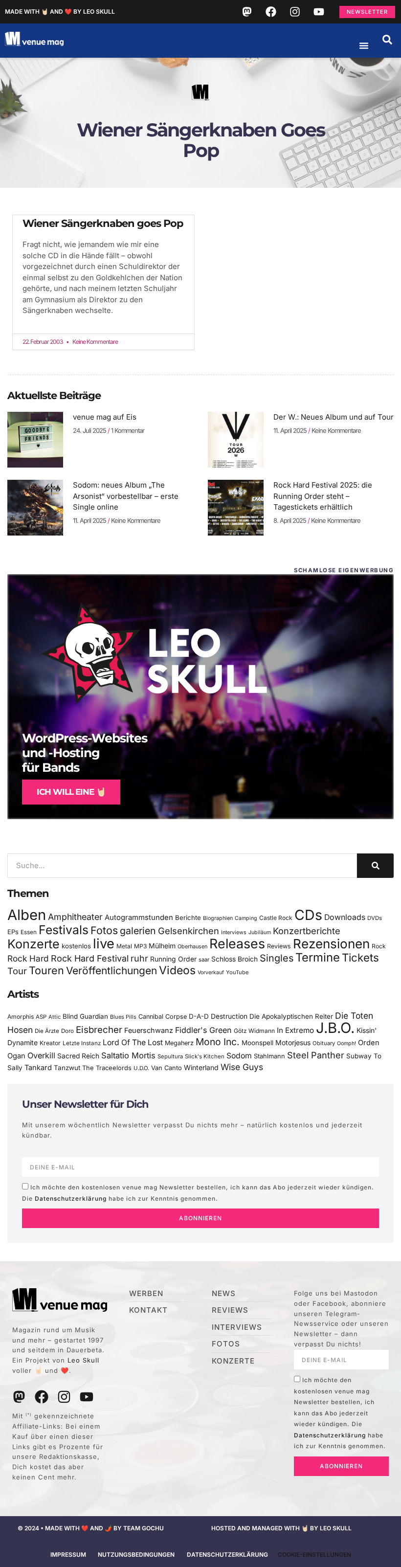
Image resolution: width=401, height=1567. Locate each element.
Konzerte (33, 944)
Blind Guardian (85, 1016)
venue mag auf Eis (104, 417)
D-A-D (199, 1016)
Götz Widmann (254, 1030)
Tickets (360, 957)
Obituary (323, 1043)
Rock (379, 946)
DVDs (374, 918)
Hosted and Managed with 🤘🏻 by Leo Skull (281, 1528)
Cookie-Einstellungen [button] (314, 1554)
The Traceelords (107, 1068)
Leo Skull (83, 1360)
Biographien (218, 918)
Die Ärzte (47, 1031)
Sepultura (170, 1056)
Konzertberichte (306, 930)
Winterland (201, 1067)
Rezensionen (331, 943)
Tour (17, 970)
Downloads (344, 917)
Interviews (233, 932)
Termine (317, 957)
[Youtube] (319, 11)
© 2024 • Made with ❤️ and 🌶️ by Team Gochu (91, 1528)
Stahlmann (269, 1056)
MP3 (140, 946)
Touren (46, 970)
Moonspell (257, 1043)
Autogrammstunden (139, 917)
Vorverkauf (211, 972)
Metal (124, 946)
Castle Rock (275, 917)
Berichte (188, 917)
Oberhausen (192, 946)
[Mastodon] (247, 11)
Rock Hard (28, 958)
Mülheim (162, 945)
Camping (246, 918)
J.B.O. (335, 1027)
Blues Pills (123, 1016)
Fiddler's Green (203, 1030)
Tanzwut (67, 1068)
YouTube (237, 972)
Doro (67, 1031)
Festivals (64, 929)
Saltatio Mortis (128, 1055)
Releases (237, 943)
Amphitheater (75, 917)
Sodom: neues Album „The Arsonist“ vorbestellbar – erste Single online (125, 496)
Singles (276, 958)
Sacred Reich (78, 1056)
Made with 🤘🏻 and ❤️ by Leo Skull (60, 11)
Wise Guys (242, 1067)
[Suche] (375, 865)
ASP (41, 1016)
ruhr (139, 958)
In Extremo (295, 1030)
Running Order (173, 959)
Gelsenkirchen (188, 930)
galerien (138, 931)
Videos (177, 970)
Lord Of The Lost (133, 1042)
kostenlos (76, 946)
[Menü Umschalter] (364, 45)
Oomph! (346, 1043)
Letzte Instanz (82, 1043)
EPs (13, 932)
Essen (29, 932)
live (103, 944)
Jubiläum (259, 932)
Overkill (41, 1055)
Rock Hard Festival (90, 958)
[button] (387, 39)
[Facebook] (271, 11)
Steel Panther (315, 1055)
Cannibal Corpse (162, 1016)
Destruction (229, 1016)
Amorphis (20, 1016)
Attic (54, 1016)
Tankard (38, 1067)
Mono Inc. (218, 1042)
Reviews (279, 946)
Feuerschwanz (148, 1030)
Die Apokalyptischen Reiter (291, 1016)
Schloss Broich (234, 959)
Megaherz (179, 1043)
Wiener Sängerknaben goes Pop (102, 223)
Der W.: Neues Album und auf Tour (333, 417)
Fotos (104, 930)
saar (204, 959)
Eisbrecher (99, 1029)
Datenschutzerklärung (71, 1198)
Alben (26, 914)
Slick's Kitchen (204, 1056)
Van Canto (166, 1068)
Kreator (50, 1043)
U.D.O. (141, 1068)
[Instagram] (295, 11)
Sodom (239, 1055)
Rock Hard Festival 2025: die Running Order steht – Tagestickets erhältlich (322, 496)
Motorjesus (293, 1042)
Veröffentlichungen (111, 970)
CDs (308, 914)
